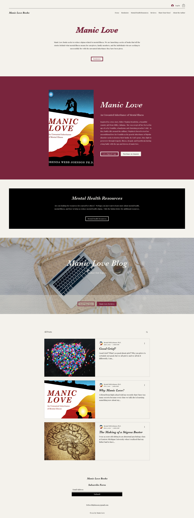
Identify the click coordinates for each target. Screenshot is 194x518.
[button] (183, 5)
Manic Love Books (19, 12)
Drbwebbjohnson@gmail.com (97, 505)
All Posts (48, 331)
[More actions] (145, 343)
